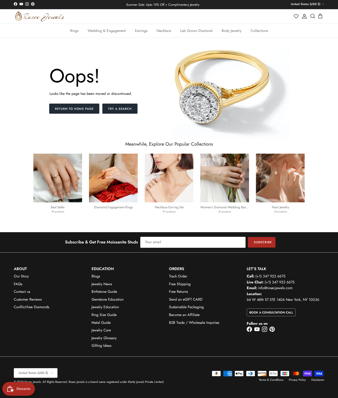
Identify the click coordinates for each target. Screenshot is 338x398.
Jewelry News (102, 284)
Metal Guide (101, 322)
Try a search (120, 109)
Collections (259, 30)
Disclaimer (317, 380)
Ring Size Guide (104, 314)
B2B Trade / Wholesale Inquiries (194, 322)
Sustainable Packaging (186, 307)
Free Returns (178, 291)
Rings (74, 30)
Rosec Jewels (33, 382)
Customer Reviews (28, 299)
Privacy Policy (297, 380)
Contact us (22, 291)
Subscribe (263, 242)
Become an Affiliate (184, 314)
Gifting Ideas (101, 345)
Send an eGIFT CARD (186, 299)
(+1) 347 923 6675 (270, 276)
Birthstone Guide (104, 291)
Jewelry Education (105, 307)
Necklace (164, 30)
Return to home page (74, 109)
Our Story (21, 276)
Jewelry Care (101, 330)
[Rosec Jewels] (40, 16)
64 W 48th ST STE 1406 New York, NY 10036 (283, 299)
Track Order (178, 276)
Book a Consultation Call (271, 312)
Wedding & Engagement (107, 30)
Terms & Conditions (271, 380)
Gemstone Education (107, 299)
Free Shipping (180, 284)
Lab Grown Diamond (196, 30)
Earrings (141, 30)
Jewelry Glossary (104, 338)
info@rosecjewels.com (275, 288)
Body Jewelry (231, 30)
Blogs (96, 276)
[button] (296, 16)
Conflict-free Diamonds (31, 307)
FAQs (18, 284)
